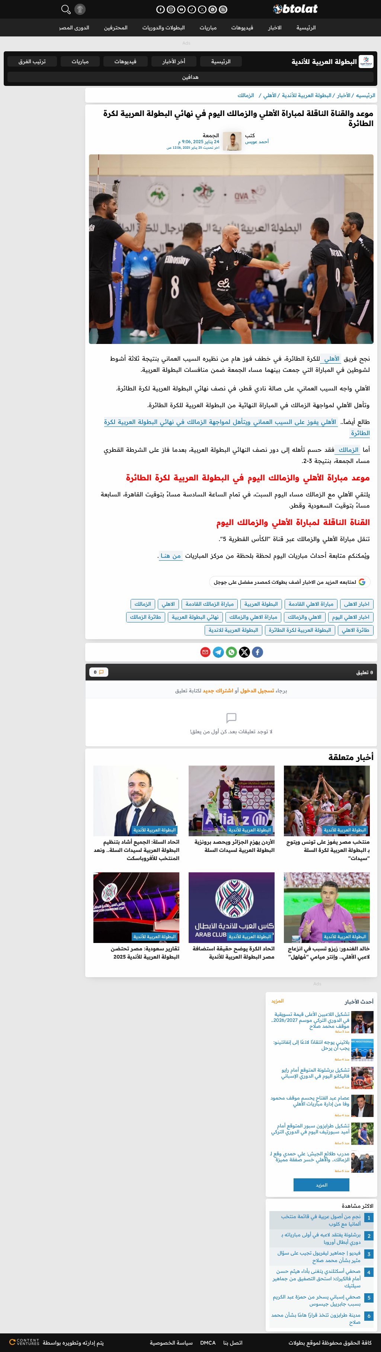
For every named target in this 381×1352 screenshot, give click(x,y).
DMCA (208, 1342)
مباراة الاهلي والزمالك (253, 617)
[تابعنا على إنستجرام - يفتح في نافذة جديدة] (171, 9)
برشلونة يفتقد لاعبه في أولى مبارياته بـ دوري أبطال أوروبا (321, 1238)
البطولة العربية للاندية (233, 630)
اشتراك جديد (218, 690)
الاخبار (275, 27)
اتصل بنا (233, 1342)
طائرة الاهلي (355, 630)
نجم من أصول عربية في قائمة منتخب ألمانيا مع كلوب (321, 1220)
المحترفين (116, 27)
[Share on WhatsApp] (231, 652)
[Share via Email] (205, 652)
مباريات (208, 27)
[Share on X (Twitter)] (244, 652)
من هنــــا (171, 555)
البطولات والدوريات (164, 27)
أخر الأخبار (174, 61)
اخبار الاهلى (356, 604)
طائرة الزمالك (145, 617)
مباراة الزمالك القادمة (210, 604)
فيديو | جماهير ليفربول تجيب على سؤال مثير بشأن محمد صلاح (319, 1256)
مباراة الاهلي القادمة (311, 604)
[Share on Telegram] (218, 652)
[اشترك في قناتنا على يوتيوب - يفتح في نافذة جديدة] (181, 9)
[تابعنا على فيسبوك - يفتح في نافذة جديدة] (160, 9)
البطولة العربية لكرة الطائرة (300, 630)
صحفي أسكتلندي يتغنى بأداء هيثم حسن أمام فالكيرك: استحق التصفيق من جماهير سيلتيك (317, 1278)
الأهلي (330, 358)
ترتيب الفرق (32, 61)
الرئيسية (306, 27)
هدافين (190, 77)
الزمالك (347, 449)
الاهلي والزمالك (304, 617)
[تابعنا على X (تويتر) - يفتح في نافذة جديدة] (202, 9)
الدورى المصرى (71, 27)
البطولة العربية (261, 604)
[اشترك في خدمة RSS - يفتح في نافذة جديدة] (223, 9)
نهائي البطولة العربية (195, 617)
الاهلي (168, 604)
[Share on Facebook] (257, 652)
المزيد (277, 1001)
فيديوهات (242, 27)
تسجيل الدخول (257, 690)
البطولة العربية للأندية (345, 830)
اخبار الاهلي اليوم (350, 617)
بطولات (297, 1342)
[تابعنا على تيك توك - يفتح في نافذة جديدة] (192, 9)
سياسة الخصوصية (171, 1342)
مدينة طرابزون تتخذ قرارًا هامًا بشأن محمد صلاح (316, 1318)
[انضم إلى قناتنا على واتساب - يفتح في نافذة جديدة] (212, 9)
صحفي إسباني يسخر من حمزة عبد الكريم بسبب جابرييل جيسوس (317, 1300)
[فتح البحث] (66, 9)
